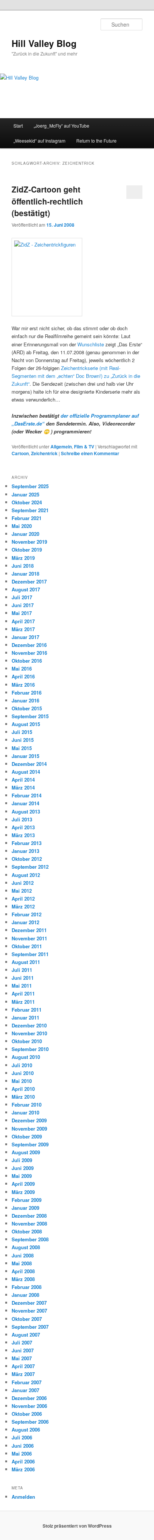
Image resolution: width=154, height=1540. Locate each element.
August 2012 (26, 874)
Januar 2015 (25, 755)
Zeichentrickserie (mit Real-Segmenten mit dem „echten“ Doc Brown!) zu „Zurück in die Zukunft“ (76, 375)
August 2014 (26, 771)
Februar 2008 (26, 1286)
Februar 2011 (26, 1009)
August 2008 (26, 1247)
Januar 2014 (25, 803)
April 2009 (23, 1183)
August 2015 (26, 724)
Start (18, 125)
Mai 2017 (22, 613)
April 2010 (23, 1088)
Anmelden (23, 1496)
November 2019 (29, 541)
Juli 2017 (22, 597)
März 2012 (23, 906)
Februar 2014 (26, 795)
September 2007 (30, 1326)
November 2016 (29, 652)
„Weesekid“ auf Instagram (39, 140)
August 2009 (26, 1152)
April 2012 (23, 898)
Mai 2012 (22, 890)
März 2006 (23, 1469)
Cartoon (20, 453)
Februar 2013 (26, 843)
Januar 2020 (25, 533)
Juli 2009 (22, 1160)
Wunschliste (90, 344)
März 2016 (23, 684)
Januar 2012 (25, 922)
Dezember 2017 (29, 581)
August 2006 (26, 1429)
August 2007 (26, 1334)
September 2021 (30, 510)
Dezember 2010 (29, 1025)
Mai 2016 (22, 668)
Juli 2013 (22, 819)
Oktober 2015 (27, 708)
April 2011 (23, 993)
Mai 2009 (22, 1175)
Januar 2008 (25, 1294)
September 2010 (30, 1049)
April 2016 (23, 676)
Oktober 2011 (27, 946)
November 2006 (29, 1405)
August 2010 (26, 1056)
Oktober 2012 (27, 858)
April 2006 (23, 1461)
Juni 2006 (23, 1445)
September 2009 (30, 1144)
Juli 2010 (22, 1065)
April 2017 (23, 621)
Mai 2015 (22, 748)
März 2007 (23, 1374)
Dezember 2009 (29, 1120)
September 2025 (30, 486)
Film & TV (84, 446)
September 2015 (30, 716)
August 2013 (26, 811)
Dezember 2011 (29, 930)
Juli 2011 (22, 969)
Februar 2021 (26, 518)
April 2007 (23, 1366)
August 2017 (26, 589)
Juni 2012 (23, 882)
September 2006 (30, 1421)
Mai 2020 (22, 525)
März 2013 (23, 835)
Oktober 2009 (27, 1136)
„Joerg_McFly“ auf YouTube (61, 125)
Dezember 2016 (29, 644)
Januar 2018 (25, 573)
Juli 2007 (22, 1342)
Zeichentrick (44, 453)
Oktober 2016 (27, 660)
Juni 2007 (23, 1350)
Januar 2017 (25, 637)
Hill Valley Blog (44, 43)
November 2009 (29, 1128)
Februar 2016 (26, 692)
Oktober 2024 (27, 502)
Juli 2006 (22, 1437)
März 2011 (23, 1001)
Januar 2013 (25, 850)
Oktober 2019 (27, 549)
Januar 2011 (25, 1017)
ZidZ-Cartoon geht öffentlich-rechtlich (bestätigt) (47, 200)
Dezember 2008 (29, 1215)
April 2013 (23, 827)
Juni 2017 (23, 605)
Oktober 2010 (27, 1041)
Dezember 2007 (29, 1302)
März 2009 (23, 1192)
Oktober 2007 (27, 1318)
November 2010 (29, 1033)
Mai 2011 (22, 985)
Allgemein (61, 446)
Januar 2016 (25, 700)
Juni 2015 (23, 739)
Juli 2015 (22, 731)
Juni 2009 (23, 1168)
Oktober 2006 (27, 1413)
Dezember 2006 (29, 1398)
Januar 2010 (25, 1112)
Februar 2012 (26, 914)
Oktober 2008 (27, 1231)
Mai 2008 (22, 1263)
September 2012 (30, 866)
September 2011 (30, 954)
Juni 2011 (23, 977)
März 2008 (23, 1279)
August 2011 (26, 962)
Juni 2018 (23, 565)
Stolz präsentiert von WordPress (77, 1525)
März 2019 (23, 557)
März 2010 (23, 1096)
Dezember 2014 (29, 763)
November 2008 (29, 1223)
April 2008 (23, 1271)
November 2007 (29, 1310)
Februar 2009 (26, 1199)
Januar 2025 (25, 494)
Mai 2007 (22, 1358)
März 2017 (23, 629)
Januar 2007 (25, 1390)
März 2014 (23, 787)
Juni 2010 (23, 1073)
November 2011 (29, 938)
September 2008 (30, 1239)
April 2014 (23, 779)
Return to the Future (96, 140)
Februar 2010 (26, 1104)
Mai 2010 (22, 1080)
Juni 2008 (23, 1255)
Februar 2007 (26, 1382)
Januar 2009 (25, 1207)
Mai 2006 (22, 1453)
